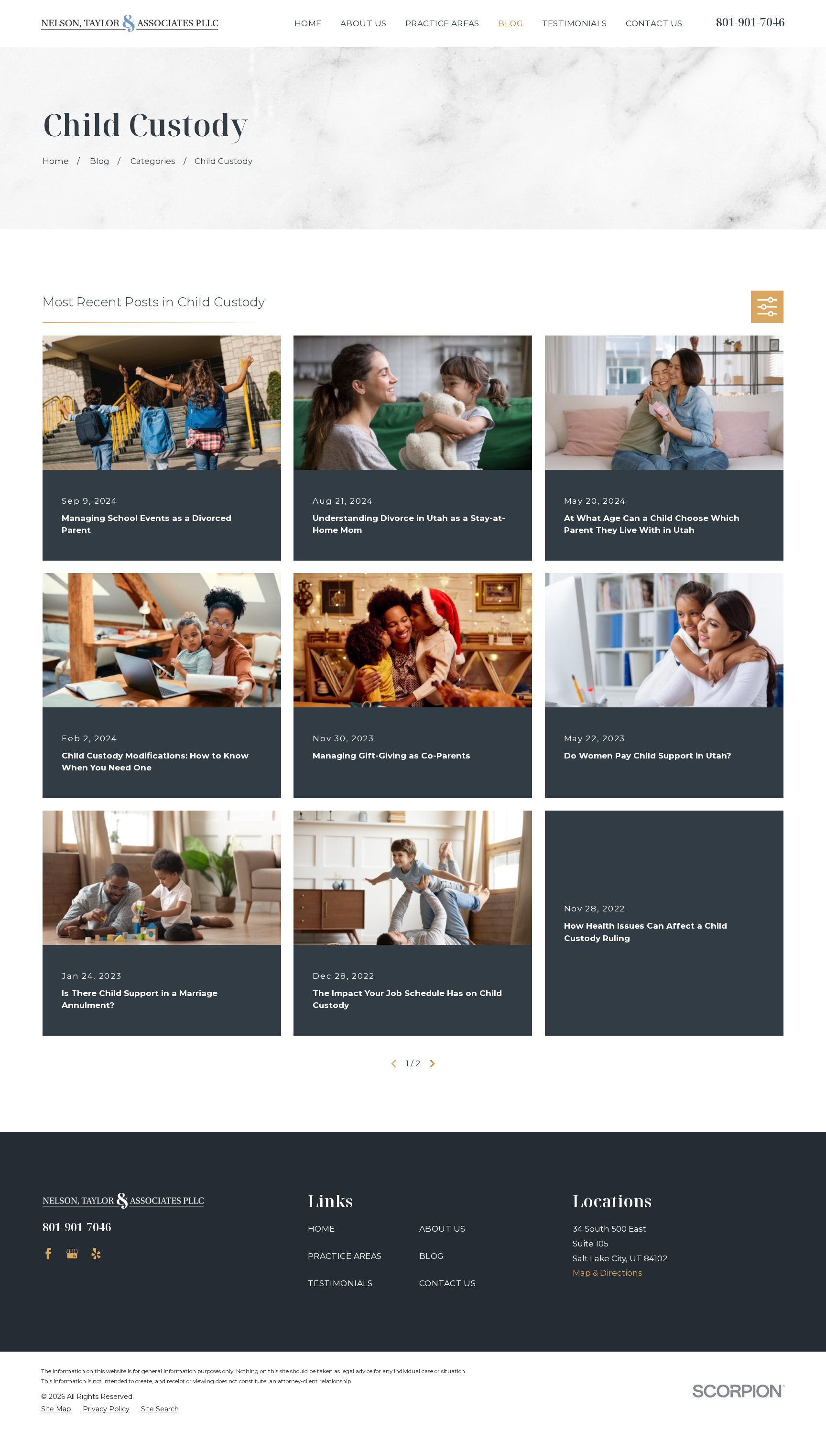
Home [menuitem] (308, 23)
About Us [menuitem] (363, 23)
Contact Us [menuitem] (654, 23)
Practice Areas (345, 1256)
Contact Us (447, 1283)
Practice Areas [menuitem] (442, 23)
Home (321, 1229)
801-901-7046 (750, 22)
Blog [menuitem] (510, 23)
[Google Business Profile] (72, 1253)
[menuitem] (56, 1409)
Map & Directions (607, 1273)
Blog (431, 1256)
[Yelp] (96, 1253)
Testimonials (340, 1283)
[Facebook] (48, 1253)
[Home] (129, 23)
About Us (442, 1229)
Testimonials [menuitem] (574, 23)
